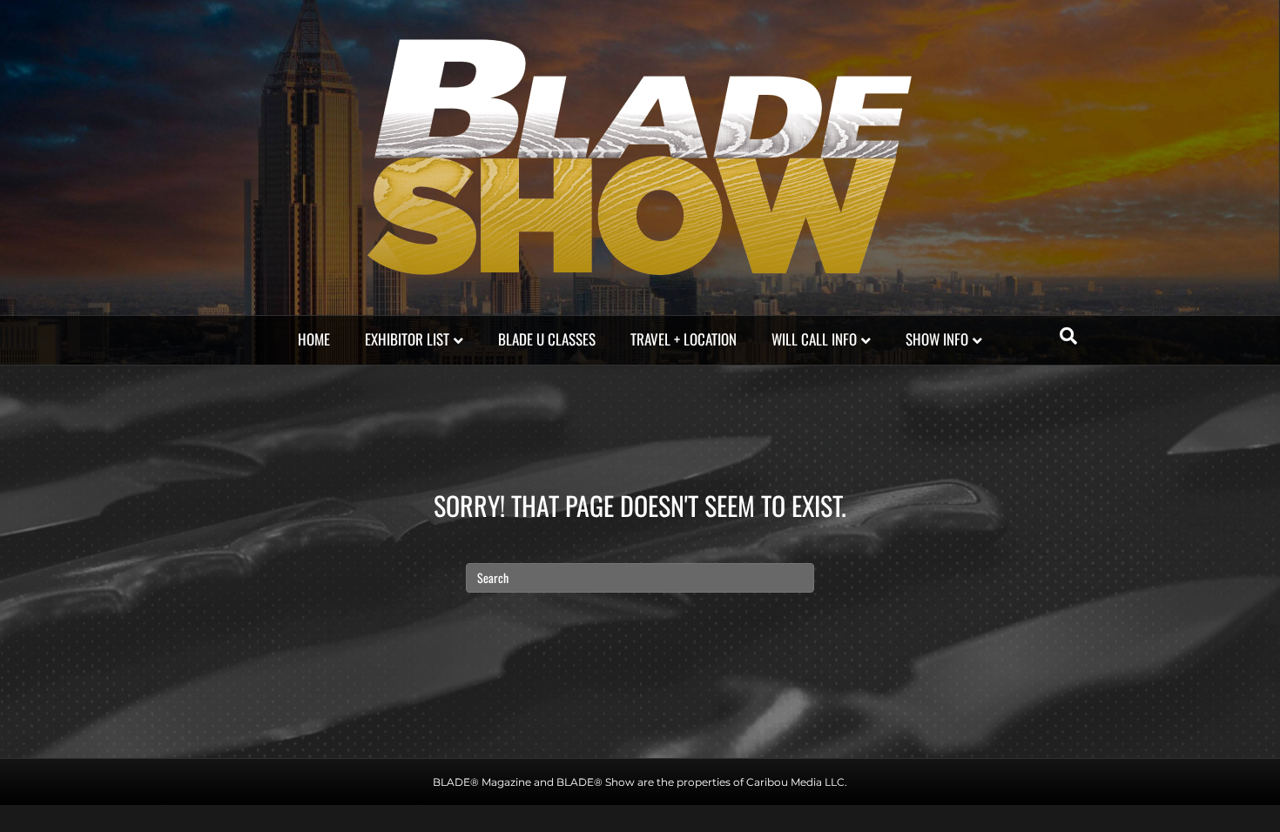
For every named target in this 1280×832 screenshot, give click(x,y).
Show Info (937, 339)
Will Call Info (814, 339)
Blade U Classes (547, 339)
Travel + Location (683, 339)
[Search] (1068, 336)
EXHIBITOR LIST (407, 339)
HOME (314, 339)
